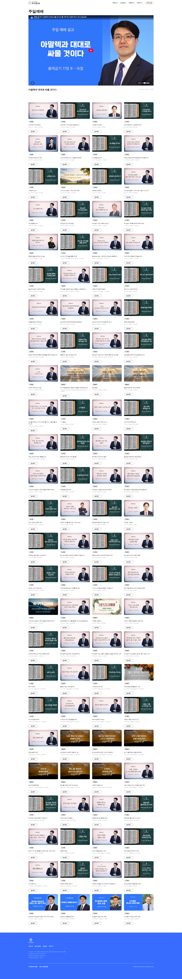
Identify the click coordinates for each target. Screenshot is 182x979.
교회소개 (30, 946)
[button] (115, 2)
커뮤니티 (51, 946)
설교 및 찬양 (38, 946)
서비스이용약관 (43, 966)
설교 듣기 (33, 131)
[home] (34, 2)
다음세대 (45, 946)
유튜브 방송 (149, 2)
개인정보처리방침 (32, 966)
